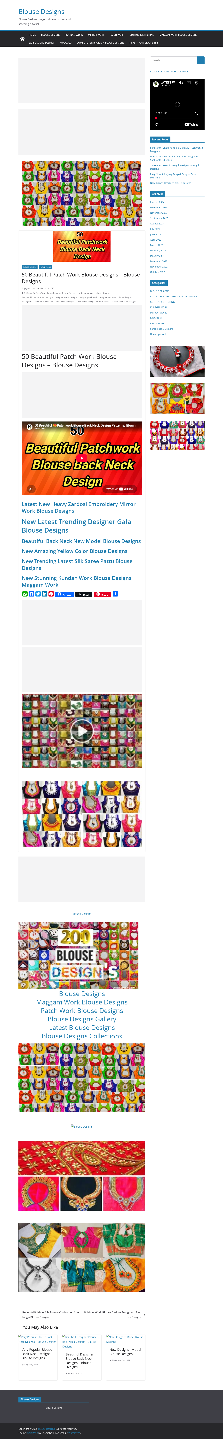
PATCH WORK (117, 34)
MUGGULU (66, 42)
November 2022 (158, 266)
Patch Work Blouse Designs (82, 1010)
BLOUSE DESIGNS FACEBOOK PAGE (169, 71)
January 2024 (157, 202)
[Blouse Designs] (22, 39)
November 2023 (158, 212)
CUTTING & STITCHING (142, 34)
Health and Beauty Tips (144, 42)
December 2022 (158, 261)
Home (32, 34)
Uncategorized (158, 334)
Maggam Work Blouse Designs (82, 1001)
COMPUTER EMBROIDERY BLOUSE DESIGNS (100, 42)
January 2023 (157, 255)
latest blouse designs (64, 301)
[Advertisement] (81, 80)
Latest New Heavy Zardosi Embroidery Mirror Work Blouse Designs (79, 507)
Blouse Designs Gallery (82, 1018)
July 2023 (155, 228)
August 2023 (157, 223)
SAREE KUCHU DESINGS (42, 42)
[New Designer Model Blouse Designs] (125, 1337)
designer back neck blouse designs (94, 293)
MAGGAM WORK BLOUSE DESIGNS (178, 34)
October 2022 (157, 272)
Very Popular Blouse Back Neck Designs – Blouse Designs (37, 1353)
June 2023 (155, 234)
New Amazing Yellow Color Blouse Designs (74, 550)
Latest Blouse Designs (82, 1027)
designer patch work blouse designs (115, 297)
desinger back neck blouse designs (37, 301)
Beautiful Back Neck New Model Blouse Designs (81, 540)
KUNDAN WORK (74, 34)
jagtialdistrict (30, 288)
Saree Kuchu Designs (161, 328)
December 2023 (158, 207)
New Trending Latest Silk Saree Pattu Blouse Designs (77, 564)
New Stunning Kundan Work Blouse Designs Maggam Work (76, 581)
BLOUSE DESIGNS (50, 34)
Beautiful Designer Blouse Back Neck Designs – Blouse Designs (80, 1360)
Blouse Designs (41, 11)
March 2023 (156, 245)
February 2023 (158, 250)
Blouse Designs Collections (82, 1035)
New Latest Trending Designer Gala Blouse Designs (76, 526)
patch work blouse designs (124, 301)
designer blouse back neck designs (37, 297)
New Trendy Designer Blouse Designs (170, 182)
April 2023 (155, 239)
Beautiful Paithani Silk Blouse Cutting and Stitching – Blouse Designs (51, 1315)
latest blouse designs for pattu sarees (93, 301)
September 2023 (159, 218)
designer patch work (88, 297)
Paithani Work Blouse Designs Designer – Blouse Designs (112, 1315)
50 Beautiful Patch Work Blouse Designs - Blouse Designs (50, 293)
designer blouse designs (66, 297)
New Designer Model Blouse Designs (125, 1351)
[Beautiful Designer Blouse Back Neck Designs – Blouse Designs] (81, 1337)
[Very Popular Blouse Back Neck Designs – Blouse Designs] (37, 1337)
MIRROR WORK (96, 34)
